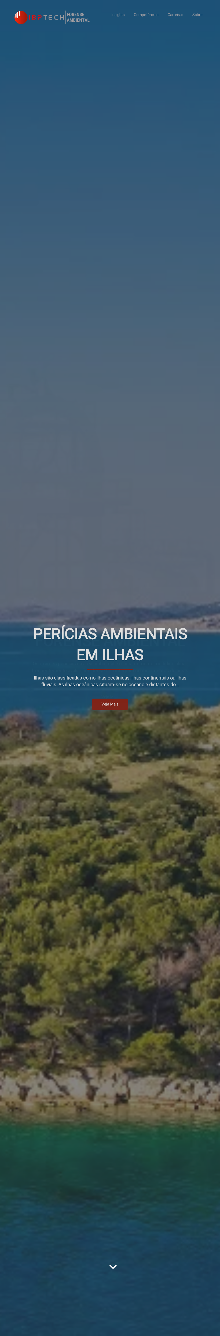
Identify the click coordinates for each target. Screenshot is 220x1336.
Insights (118, 15)
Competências (146, 15)
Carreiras (175, 15)
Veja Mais (110, 704)
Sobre (197, 15)
